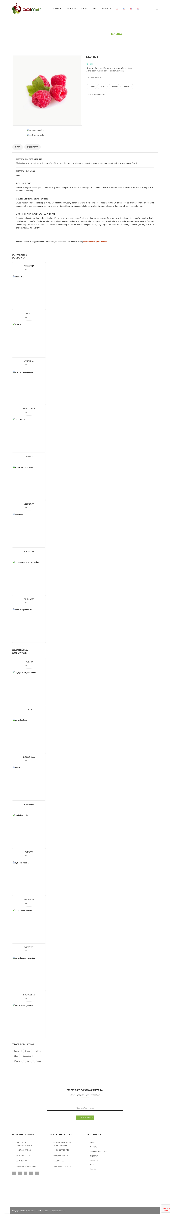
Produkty (82, 33)
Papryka (29, 662)
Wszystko (100, 33)
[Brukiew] (30, 973)
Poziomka (29, 599)
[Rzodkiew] (30, 831)
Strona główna (59, 33)
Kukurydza (29, 995)
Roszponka (29, 757)
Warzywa (18, 1061)
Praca (92, 1165)
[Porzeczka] (30, 577)
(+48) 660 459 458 (24, 1150)
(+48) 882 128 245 (61, 1150)
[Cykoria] (30, 878)
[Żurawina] (30, 292)
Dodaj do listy (94, 77)
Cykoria (29, 852)
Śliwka (29, 456)
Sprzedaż (27, 1056)
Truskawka (29, 409)
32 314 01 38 (21, 1161)
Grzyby (17, 1051)
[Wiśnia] (30, 340)
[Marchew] (30, 926)
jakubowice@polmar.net (26, 1166)
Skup (16, 1056)
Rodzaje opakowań (96, 94)
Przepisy (32, 147)
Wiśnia (28, 313)
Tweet (92, 86)
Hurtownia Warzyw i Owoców (95, 242)
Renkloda (29, 504)
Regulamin (94, 1156)
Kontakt (93, 1169)
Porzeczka (29, 551)
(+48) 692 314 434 (23, 1155)
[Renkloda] (30, 530)
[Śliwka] (30, 482)
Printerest (128, 86)
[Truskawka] (30, 435)
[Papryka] (30, 688)
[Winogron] (30, 387)
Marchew (29, 899)
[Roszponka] (30, 783)
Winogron (29, 361)
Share (103, 86)
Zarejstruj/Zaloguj (103, 68)
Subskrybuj (86, 1118)
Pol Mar (38, 1051)
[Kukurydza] (30, 1021)
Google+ (114, 86)
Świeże (38, 1061)
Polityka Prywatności (98, 1151)
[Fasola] (30, 735)
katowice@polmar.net (63, 1166)
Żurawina (29, 266)
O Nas (92, 1142)
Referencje (94, 1160)
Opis (17, 147)
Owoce (27, 1051)
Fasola (29, 709)
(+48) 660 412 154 (61, 1155)
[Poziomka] (30, 625)
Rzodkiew (29, 804)
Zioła (28, 1061)
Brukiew (28, 947)
